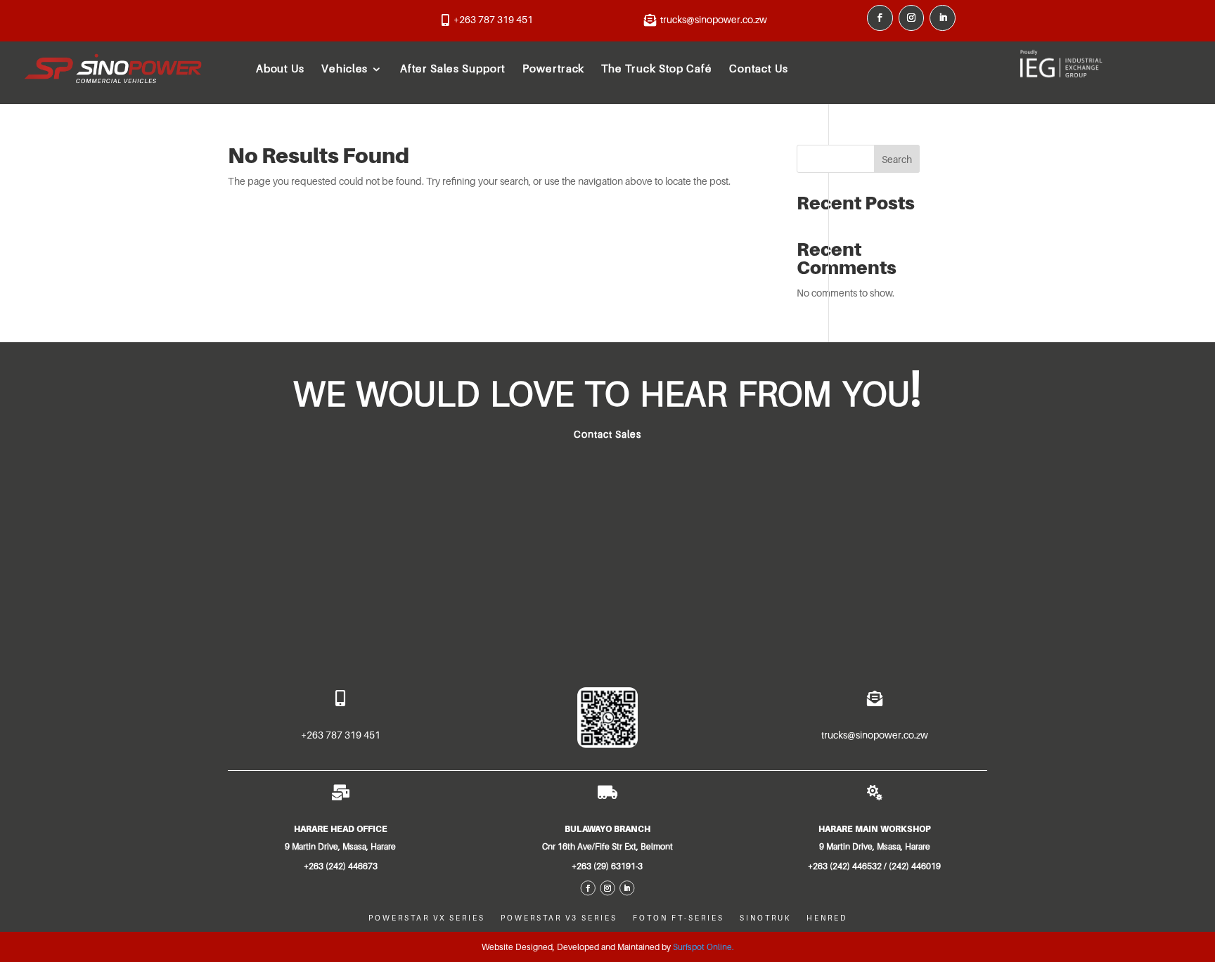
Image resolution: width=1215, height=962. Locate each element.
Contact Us (758, 68)
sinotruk (765, 918)
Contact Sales (607, 434)
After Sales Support (453, 68)
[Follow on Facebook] (880, 18)
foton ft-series (678, 918)
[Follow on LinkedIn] (943, 18)
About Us (280, 68)
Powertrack (554, 68)
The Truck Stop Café (657, 68)
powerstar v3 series (559, 918)
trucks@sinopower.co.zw (713, 19)
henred (826, 918)
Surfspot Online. (703, 947)
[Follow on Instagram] (912, 18)
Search (897, 159)
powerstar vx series (426, 918)
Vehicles (345, 68)
